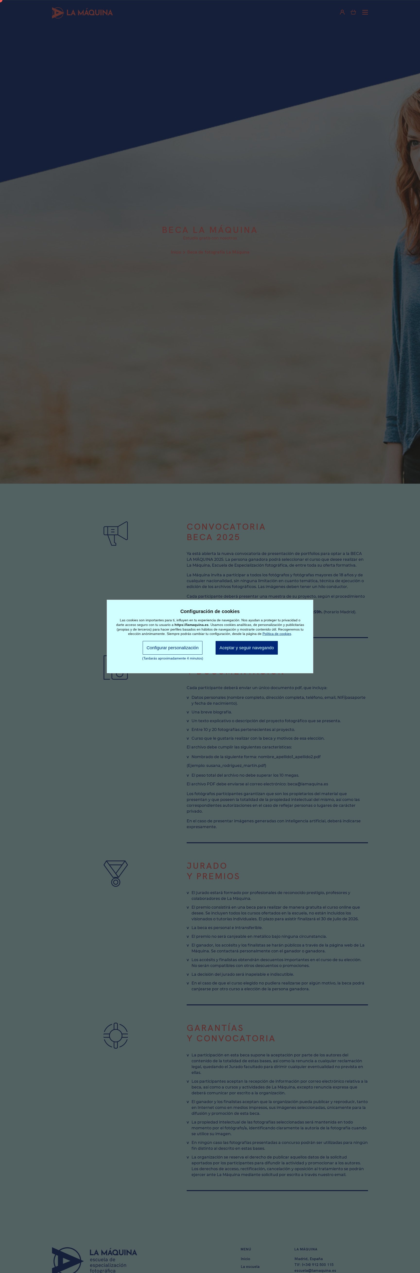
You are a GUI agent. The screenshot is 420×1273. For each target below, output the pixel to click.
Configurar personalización (173, 647)
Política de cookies (276, 634)
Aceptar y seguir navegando (246, 647)
